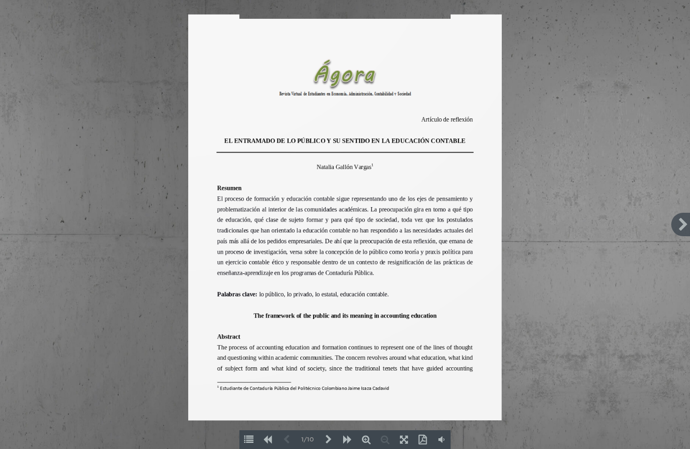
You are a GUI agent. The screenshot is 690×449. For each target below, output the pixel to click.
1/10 (307, 440)
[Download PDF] (422, 439)
